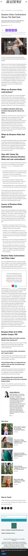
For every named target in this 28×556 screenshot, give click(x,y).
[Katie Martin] (6, 403)
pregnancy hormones (8, 65)
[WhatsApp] (15, 30)
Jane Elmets (16, 431)
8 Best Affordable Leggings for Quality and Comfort (19, 480)
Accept (4, 553)
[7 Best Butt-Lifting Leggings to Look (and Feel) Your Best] (7, 442)
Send (13, 520)
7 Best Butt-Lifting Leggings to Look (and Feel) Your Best (20, 441)
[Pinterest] (12, 30)
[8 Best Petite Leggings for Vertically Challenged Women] (7, 429)
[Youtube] (11, 508)
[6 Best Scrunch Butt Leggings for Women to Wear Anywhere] (7, 455)
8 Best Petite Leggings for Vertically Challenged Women (20, 428)
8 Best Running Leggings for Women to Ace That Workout (20, 467)
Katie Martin (5, 25)
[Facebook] (6, 30)
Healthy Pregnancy (18, 10)
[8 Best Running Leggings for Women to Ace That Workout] (7, 468)
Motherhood (8, 10)
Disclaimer (3, 57)
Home (2, 10)
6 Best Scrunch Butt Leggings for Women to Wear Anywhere (20, 454)
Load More (14, 493)
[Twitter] (9, 30)
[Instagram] (10, 415)
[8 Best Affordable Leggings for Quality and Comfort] (7, 481)
